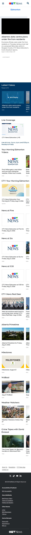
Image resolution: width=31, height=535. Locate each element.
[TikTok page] (14, 476)
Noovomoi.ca (5, 523)
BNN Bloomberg (6, 512)
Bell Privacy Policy (7, 498)
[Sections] (3, 3)
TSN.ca (4, 514)
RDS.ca (4, 525)
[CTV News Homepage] (15, 3)
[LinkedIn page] (21, 476)
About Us (4, 467)
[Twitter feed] (10, 476)
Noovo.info (5, 521)
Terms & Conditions (7, 500)
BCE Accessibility (7, 491)
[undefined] (13, 100)
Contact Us (5, 469)
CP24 (3, 510)
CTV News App (21, 467)
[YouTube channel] (17, 476)
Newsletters (12, 467)
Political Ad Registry (7, 502)
